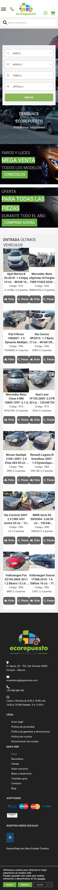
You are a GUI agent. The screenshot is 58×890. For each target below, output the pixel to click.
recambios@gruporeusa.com (22, 680)
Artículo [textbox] (18, 86)
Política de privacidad (22, 726)
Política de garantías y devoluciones (30, 731)
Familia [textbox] (17, 75)
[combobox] (29, 53)
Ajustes (40, 884)
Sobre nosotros (19, 768)
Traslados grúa (19, 778)
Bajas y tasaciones (21, 773)
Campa (15, 763)
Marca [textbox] (17, 53)
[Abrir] (3, 9)
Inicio (14, 754)
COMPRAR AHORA (19, 222)
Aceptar (9, 884)
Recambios (17, 759)
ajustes (41, 878)
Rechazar (25, 884)
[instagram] (10, 838)
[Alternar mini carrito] (53, 13)
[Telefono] (12, 9)
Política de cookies (21, 736)
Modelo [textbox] (17, 64)
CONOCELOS (14, 174)
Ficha (11, 299)
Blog (13, 788)
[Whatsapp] (45, 13)
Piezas (25, 299)
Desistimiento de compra (25, 741)
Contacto (16, 783)
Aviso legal (17, 721)
